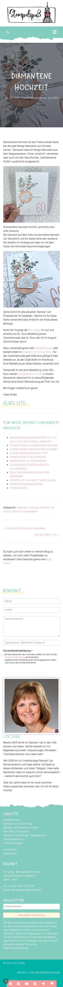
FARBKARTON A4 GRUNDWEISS (28, 460)
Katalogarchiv (39, 835)
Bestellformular (43, 348)
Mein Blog (9, 831)
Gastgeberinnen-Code (30, 373)
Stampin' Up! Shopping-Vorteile (20, 827)
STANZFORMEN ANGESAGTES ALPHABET (34, 449)
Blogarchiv (23, 831)
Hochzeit (34, 507)
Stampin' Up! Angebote (24, 511)
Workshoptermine (13, 839)
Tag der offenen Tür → (47, 534)
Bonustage (34, 330)
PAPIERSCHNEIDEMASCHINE (26, 484)
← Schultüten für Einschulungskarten (24, 528)
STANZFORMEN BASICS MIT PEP (28, 453)
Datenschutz (10, 853)
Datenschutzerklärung (15, 657)
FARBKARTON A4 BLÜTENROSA (28, 457)
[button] (8, 32)
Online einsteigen (13, 843)
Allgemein (22, 507)
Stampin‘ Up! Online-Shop (37, 351)
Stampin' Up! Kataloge (15, 835)
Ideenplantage (50, 972)
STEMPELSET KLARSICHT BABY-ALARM (33, 480)
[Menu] (55, 32)
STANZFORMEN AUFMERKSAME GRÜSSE (33, 445)
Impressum (9, 849)
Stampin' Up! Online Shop (17, 823)
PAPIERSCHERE (18, 488)
